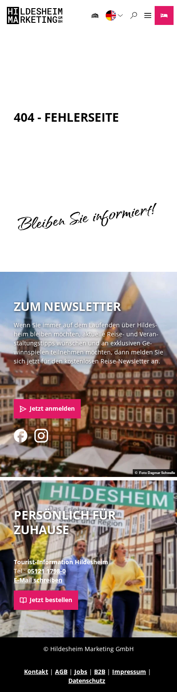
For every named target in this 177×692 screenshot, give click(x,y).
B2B (99, 671)
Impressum (129, 671)
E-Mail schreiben (38, 580)
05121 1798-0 (46, 571)
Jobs (80, 671)
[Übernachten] (164, 15)
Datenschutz (86, 681)
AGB (61, 671)
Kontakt (36, 671)
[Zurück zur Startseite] (34, 15)
